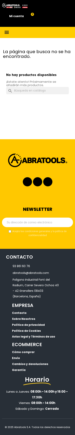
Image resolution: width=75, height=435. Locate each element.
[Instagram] (27, 181)
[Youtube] (47, 181)
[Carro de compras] (30, 16)
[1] (68, 222)
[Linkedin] (37, 181)
